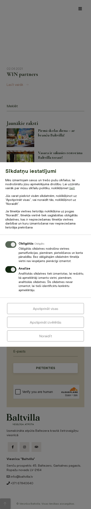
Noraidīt (45, 336)
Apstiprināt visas (45, 309)
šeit (72, 188)
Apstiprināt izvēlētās (45, 322)
